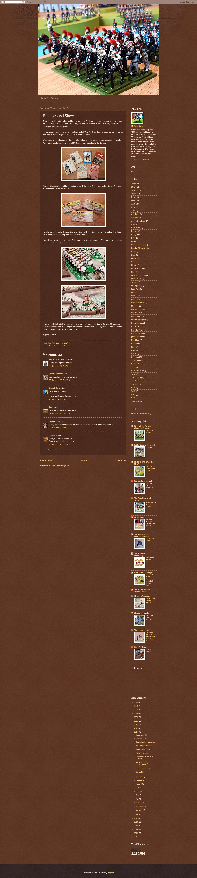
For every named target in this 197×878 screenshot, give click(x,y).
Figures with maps (143, 768)
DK (132, 241)
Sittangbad (135, 357)
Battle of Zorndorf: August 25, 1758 (150, 486)
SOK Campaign (137, 360)
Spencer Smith (137, 364)
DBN (133, 238)
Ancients (134, 218)
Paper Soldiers (137, 323)
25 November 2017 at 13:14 (59, 366)
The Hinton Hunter (141, 630)
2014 (136, 822)
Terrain (134, 374)
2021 (136, 717)
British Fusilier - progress (145, 742)
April (138, 799)
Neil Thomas (136, 316)
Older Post (120, 460)
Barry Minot (135, 228)
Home (83, 460)
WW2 (133, 398)
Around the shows (56, 346)
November (140, 739)
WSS (133, 391)
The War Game (137, 381)
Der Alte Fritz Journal (143, 481)
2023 (136, 710)
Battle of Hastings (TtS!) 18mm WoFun (150, 522)
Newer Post (46, 460)
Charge (134, 235)
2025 (136, 702)
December (140, 735)
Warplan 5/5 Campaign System (150, 600)
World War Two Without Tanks (150, 468)
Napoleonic (68, 346)
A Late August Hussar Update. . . (151, 504)
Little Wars (135, 289)
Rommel (134, 343)
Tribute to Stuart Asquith (149, 617)
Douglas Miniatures (138, 248)
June (138, 792)
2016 (136, 815)
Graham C (53, 436)
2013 (136, 826)
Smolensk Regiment (149, 431)
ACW (133, 204)
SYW (133, 367)
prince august (136, 337)
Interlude (149, 447)
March (139, 802)
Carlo (51, 407)
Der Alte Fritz (54, 388)
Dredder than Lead (141, 592)
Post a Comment (53, 449)
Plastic (134, 326)
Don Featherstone (138, 245)
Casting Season (148, 650)
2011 (136, 833)
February (140, 806)
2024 (136, 706)
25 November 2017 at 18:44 (59, 399)
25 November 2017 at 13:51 (59, 380)
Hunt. (133, 272)
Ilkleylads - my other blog (141, 414)
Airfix (133, 211)
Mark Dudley (139, 126)
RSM (133, 350)
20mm (133, 190)
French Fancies (142, 753)
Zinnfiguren (135, 401)
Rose (133, 347)
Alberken (134, 214)
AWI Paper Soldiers (143, 746)
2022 (136, 714)
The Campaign (137, 378)
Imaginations (136, 279)
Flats (133, 255)
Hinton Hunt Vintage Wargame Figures (142, 427)
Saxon (133, 354)
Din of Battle (139, 517)
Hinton (133, 265)
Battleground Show (143, 749)
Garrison (134, 258)
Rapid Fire (135, 340)
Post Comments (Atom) (60, 466)
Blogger (110, 873)
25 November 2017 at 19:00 (59, 414)
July (138, 788)
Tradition (134, 384)
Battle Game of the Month (144, 445)
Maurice (134, 296)
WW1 (133, 395)
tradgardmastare (56, 421)
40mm (133, 194)
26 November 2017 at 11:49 (59, 445)
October (139, 777)
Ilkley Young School (139, 275)
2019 (136, 725)
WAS (133, 388)
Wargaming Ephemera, (150, 540)
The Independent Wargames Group (141, 535)
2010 (136, 837)
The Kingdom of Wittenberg (141, 554)
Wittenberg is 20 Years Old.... (150, 560)
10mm (133, 184)
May (138, 795)
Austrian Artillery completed (142, 763)
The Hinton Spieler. (142, 590)
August (139, 784)
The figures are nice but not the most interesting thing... (150, 636)
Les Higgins (135, 286)
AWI (133, 224)
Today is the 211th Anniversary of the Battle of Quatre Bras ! (150, 580)
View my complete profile (141, 160)
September (140, 780)
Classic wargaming (142, 613)
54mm (133, 197)
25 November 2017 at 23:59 (59, 428)
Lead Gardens (140, 647)
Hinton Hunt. (136, 269)
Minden (134, 299)
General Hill (140, 772)
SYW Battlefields (138, 371)
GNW (133, 262)
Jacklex (134, 282)
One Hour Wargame (139, 320)
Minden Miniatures (138, 303)
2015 (136, 818)
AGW (133, 207)
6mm (133, 201)
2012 (136, 830)
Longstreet (135, 292)
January (139, 810)
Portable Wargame (138, 333)
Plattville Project (137, 330)
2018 (136, 728)
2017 (136, 732)
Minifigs (134, 306)
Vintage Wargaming (142, 596)
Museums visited (138, 309)
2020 (136, 721)
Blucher (134, 231)
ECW (133, 252)
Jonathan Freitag (56, 374)
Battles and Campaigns (143, 573)
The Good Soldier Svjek (59, 359)
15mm (133, 187)
